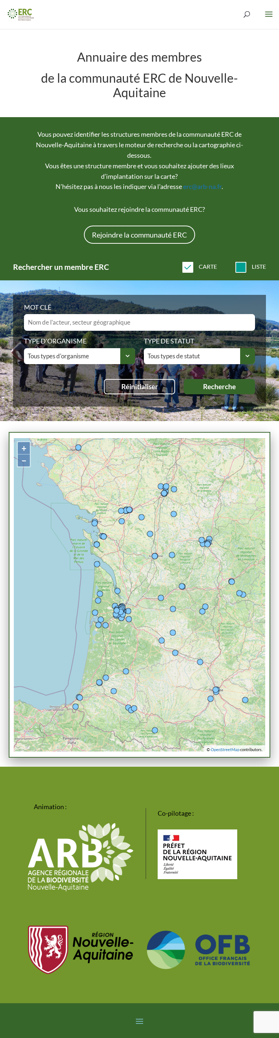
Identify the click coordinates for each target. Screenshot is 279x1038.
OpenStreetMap (225, 749)
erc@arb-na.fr (202, 186)
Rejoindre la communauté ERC (139, 234)
